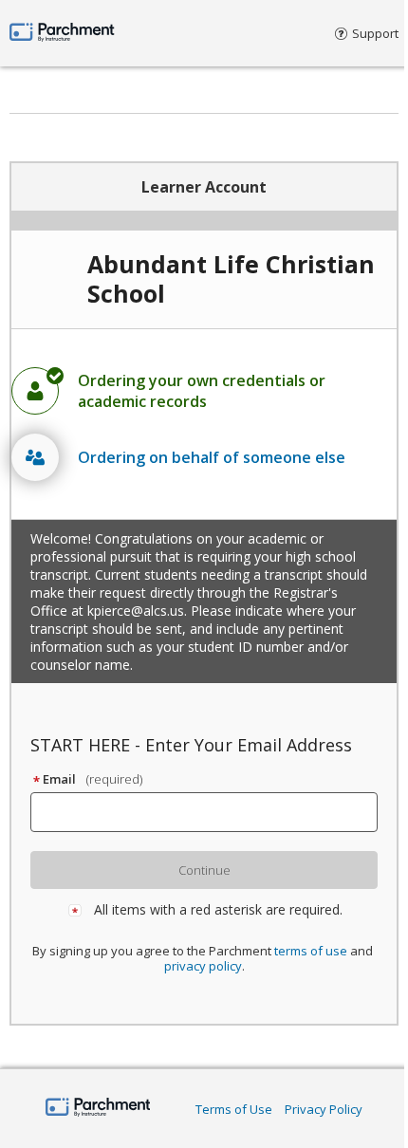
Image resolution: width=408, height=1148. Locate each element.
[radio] (204, 391)
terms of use (310, 950)
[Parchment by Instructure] (98, 1109)
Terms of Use (233, 1109)
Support (375, 33)
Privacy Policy (323, 1109)
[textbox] (212, 812)
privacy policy (203, 965)
